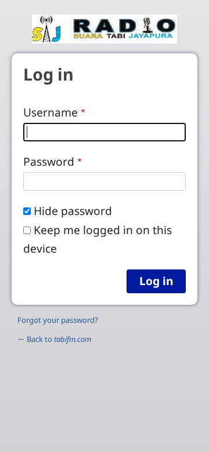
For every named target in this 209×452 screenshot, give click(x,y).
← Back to (54, 339)
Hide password (73, 210)
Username (50, 112)
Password (48, 161)
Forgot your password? (57, 320)
